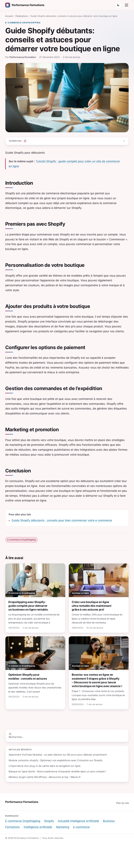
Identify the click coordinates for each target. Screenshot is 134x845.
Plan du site (122, 803)
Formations (12, 827)
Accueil (9, 16)
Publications (22, 16)
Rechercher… (16, 737)
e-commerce (81, 827)
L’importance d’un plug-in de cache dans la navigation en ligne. (45, 766)
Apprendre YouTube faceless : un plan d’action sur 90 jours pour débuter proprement (58, 754)
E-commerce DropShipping (23, 22)
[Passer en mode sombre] (118, 5)
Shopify (49, 821)
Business (109, 821)
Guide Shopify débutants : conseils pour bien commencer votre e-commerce (62, 520)
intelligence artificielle (38, 827)
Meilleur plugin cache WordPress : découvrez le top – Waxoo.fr (45, 777)
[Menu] (126, 5)
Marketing (62, 827)
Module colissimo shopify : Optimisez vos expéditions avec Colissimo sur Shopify (55, 760)
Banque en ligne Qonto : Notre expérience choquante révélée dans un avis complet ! (57, 771)
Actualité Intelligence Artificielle (78, 821)
